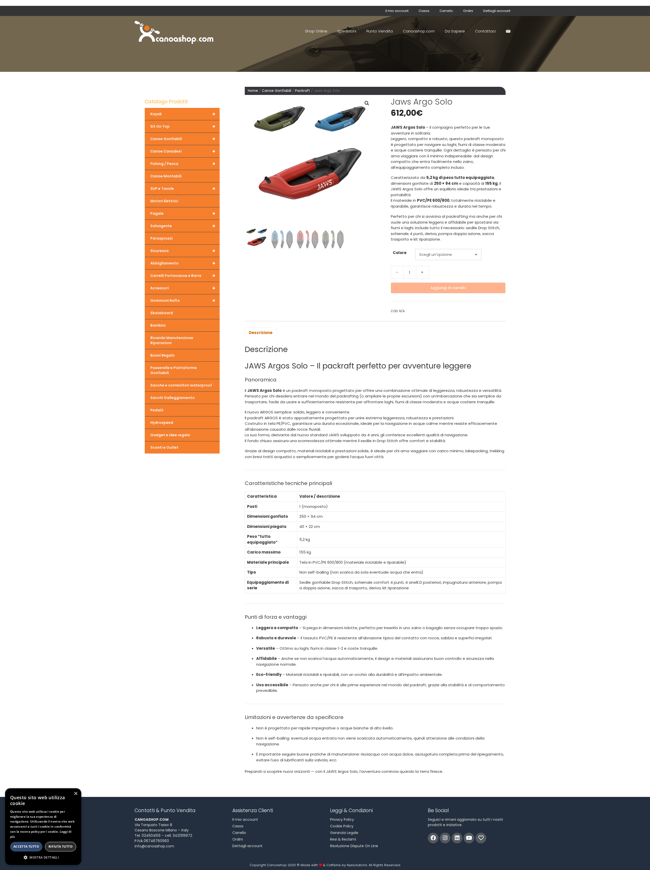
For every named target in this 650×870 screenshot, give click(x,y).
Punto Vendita (379, 31)
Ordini (468, 10)
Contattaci (485, 31)
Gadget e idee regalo (170, 435)
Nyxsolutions (357, 865)
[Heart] (481, 838)
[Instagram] (445, 838)
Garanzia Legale (344, 832)
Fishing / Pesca (182, 163)
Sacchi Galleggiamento (172, 397)
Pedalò (157, 410)
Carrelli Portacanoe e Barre (182, 275)
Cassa (424, 10)
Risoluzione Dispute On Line (354, 845)
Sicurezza (182, 250)
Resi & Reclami (343, 839)
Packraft (302, 90)
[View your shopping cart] (508, 31)
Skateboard (161, 312)
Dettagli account (496, 10)
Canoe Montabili (166, 176)
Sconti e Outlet (164, 447)
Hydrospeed (161, 422)
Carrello (446, 10)
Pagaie (182, 213)
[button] (366, 103)
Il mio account (397, 10)
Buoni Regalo (162, 355)
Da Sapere (455, 31)
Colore (400, 252)
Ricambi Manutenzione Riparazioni (171, 340)
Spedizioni (346, 31)
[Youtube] (469, 838)
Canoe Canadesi (182, 151)
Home (253, 90)
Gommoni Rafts (182, 300)
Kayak (182, 114)
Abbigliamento (182, 263)
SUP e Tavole (182, 188)
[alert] (43, 826)
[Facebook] (433, 838)
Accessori (182, 288)
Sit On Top (182, 126)
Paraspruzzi (161, 238)
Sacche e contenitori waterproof (181, 385)
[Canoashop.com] (175, 31)
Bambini (158, 325)
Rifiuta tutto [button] (60, 846)
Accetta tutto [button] (26, 846)
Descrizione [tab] (260, 332)
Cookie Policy (341, 826)
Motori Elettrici (164, 201)
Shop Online (316, 31)
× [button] (75, 794)
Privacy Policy (342, 819)
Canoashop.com (419, 31)
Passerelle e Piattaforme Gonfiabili (173, 370)
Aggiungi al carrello (448, 287)
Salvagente (182, 225)
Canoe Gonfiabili (276, 90)
